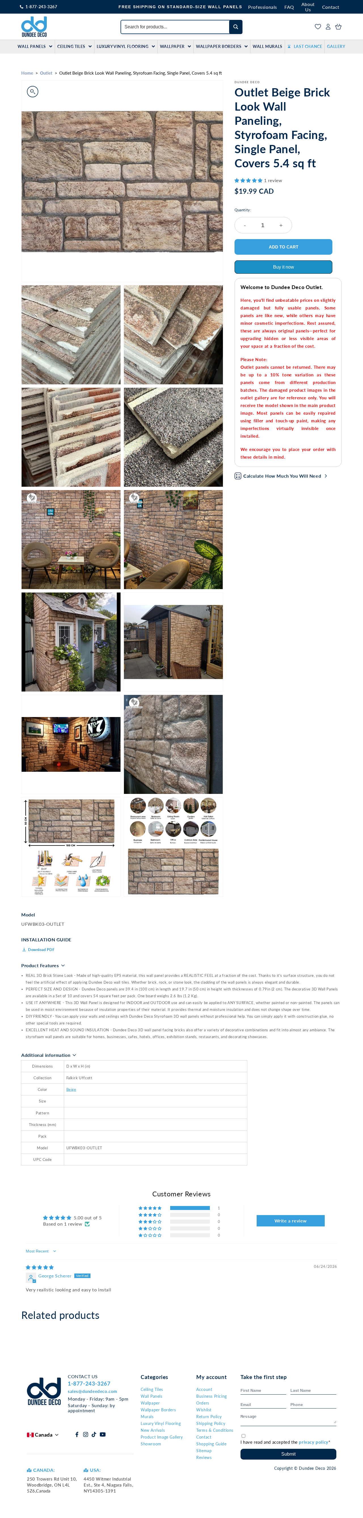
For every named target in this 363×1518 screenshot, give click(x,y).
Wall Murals (267, 46)
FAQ (289, 7)
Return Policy (209, 1416)
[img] (40, 1267)
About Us (308, 6)
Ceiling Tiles (71, 46)
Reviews (204, 1457)
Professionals (262, 7)
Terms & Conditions (214, 1430)
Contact (330, 7)
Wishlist (204, 1409)
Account (204, 1389)
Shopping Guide (211, 1443)
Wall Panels (32, 46)
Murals (147, 1416)
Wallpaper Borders (218, 46)
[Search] (235, 27)
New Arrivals (153, 1430)
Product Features (40, 965)
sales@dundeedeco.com (92, 1391)
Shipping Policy (210, 1423)
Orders (202, 1403)
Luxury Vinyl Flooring (123, 46)
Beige (71, 1089)
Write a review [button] (291, 1220)
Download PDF (41, 949)
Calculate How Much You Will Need (282, 475)
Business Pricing (211, 1396)
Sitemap (204, 1450)
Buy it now (283, 267)
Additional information (45, 1055)
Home (27, 72)
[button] (249, 180)
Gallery (336, 46)
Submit (288, 1454)
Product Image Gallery (162, 1437)
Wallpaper (172, 46)
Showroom (151, 1443)
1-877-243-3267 (41, 6)
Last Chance (308, 46)
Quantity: (259, 218)
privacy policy (313, 1442)
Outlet (46, 72)
